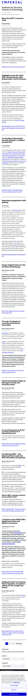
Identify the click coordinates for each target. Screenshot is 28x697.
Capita (3, 341)
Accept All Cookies (14, 694)
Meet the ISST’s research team (12, 19)
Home (3, 12)
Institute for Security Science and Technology (13, 651)
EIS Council (22, 155)
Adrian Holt (5, 333)
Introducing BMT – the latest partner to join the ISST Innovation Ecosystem (13, 456)
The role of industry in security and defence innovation (11, 323)
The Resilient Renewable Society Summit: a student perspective (13, 140)
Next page (19, 643)
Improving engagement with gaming (14, 201)
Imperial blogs (8, 12)
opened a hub (18, 533)
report (16, 245)
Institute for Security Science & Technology (12, 8)
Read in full (13, 67)
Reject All (14, 689)
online (22, 595)
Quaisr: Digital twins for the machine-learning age (13, 266)
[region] (14, 684)
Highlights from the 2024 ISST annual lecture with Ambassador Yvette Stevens (14, 77)
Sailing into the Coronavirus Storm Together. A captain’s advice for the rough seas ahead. (14, 584)
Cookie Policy (16, 682)
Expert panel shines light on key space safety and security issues (13, 383)
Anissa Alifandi (6, 23)
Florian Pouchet (16, 210)
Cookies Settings (14, 685)
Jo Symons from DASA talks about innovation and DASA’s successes (13, 521)
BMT (20, 465)
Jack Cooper (5, 205)
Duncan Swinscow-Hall (8, 270)
